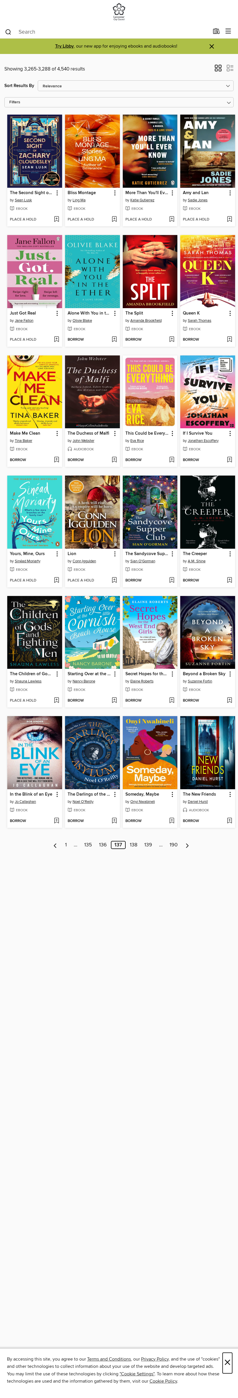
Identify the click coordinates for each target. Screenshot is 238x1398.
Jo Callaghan (25, 801)
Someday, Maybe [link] (142, 794)
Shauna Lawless (28, 681)
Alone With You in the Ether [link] (90, 313)
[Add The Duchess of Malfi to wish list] (114, 460)
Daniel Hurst (198, 801)
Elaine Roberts (142, 681)
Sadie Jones (198, 200)
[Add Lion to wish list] (114, 580)
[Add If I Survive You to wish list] (229, 460)
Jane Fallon (24, 320)
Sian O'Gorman (142, 561)
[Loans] (216, 32)
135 (88, 845)
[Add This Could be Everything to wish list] (171, 460)
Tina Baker (23, 440)
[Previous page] (55, 844)
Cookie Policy (163, 1381)
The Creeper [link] (195, 554)
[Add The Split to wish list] (171, 340)
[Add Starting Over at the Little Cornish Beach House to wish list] (114, 701)
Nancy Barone (84, 681)
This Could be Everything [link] (147, 433)
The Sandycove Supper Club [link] (147, 554)
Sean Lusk (23, 200)
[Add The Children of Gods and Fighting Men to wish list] (56, 701)
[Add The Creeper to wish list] (229, 580)
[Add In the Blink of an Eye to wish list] (56, 821)
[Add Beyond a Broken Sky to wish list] (229, 701)
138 (133, 845)
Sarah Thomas (199, 320)
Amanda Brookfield (146, 320)
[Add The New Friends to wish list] (229, 821)
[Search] (8, 31)
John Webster (83, 440)
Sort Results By (19, 85)
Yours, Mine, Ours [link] (27, 554)
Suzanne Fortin (200, 681)
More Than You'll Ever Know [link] (147, 193)
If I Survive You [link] (197, 433)
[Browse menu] (228, 31)
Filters (14, 102)
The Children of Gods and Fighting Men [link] (32, 674)
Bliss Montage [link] (82, 193)
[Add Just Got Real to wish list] (56, 340)
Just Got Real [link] (23, 313)
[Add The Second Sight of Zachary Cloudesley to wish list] (56, 219)
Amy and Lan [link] (196, 193)
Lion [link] (72, 554)
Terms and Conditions (109, 1359)
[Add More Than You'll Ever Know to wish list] (171, 219)
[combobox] (107, 32)
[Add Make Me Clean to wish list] (56, 460)
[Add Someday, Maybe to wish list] (171, 821)
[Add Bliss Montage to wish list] (114, 219)
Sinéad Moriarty (27, 561)
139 (148, 845)
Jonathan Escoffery (203, 440)
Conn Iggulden (84, 561)
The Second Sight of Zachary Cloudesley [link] (32, 193)
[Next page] (187, 844)
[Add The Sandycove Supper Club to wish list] (171, 580)
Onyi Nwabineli (142, 801)
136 (103, 845)
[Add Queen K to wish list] (229, 340)
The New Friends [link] (199, 794)
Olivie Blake (82, 320)
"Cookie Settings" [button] (137, 1374)
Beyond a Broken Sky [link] (204, 674)
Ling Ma (79, 200)
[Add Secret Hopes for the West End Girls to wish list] (171, 701)
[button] (218, 70)
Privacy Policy (155, 1359)
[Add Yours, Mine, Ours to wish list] (56, 580)
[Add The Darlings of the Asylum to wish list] (114, 821)
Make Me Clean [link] (25, 433)
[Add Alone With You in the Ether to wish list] (114, 340)
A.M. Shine (196, 561)
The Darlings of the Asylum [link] (90, 794)
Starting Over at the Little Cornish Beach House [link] (90, 674)
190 (174, 845)
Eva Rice (137, 440)
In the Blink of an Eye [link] (31, 794)
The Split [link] (134, 313)
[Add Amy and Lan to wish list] (229, 219)
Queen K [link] (191, 313)
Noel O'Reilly (83, 801)
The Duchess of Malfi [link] (88, 433)
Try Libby (64, 46)
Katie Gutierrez (142, 200)
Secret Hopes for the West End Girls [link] (147, 674)
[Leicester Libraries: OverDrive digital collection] (119, 12)
